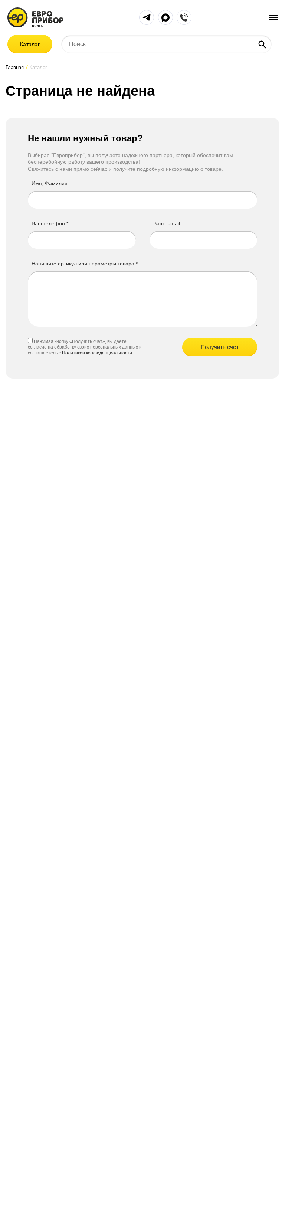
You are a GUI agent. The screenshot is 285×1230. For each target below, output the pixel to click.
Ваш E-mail (166, 223)
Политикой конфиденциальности (97, 353)
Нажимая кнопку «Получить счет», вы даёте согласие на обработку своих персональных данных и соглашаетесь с (85, 347)
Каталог (30, 44)
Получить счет (220, 347)
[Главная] (35, 17)
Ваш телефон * (50, 223)
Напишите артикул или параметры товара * (85, 263)
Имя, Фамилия (50, 183)
